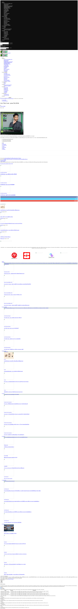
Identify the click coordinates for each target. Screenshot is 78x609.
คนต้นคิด (5, 12)
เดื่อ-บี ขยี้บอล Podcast (7, 18)
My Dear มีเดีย (6, 31)
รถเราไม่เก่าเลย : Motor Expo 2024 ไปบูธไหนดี (7, 184)
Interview (3, 28)
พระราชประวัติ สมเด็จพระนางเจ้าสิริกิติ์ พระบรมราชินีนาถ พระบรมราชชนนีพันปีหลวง (17, 511)
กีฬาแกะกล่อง (6, 14)
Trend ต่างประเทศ (6, 95)
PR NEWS (1, 218)
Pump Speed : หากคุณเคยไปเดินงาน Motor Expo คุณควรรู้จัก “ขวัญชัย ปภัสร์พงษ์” (16, 414)
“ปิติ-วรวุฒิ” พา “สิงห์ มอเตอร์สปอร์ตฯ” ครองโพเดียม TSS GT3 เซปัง (15, 564)
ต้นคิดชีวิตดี (5, 15)
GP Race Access (6, 5)
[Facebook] (1, 109)
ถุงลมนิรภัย (3, 149)
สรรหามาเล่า (6, 20)
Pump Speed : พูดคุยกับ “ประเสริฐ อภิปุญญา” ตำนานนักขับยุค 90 (14, 434)
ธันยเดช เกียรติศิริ (2, 106)
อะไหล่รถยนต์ (4, 147)
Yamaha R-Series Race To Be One (8, 61)
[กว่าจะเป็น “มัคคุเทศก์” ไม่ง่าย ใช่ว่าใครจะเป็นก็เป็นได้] (9, 519)
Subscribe (75, 200)
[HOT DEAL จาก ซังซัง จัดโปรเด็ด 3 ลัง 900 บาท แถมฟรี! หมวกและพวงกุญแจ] (9, 379)
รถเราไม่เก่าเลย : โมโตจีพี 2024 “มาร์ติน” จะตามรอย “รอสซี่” (13, 349)
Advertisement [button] (2, 603)
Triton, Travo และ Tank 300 (8, 478)
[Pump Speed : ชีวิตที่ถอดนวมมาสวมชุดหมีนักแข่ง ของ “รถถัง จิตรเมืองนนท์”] (9, 401)
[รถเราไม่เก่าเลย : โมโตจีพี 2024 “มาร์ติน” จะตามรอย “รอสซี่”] (9, 346)
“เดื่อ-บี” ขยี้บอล (6, 64)
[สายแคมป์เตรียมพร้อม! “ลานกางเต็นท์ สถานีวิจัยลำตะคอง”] (2, 228)
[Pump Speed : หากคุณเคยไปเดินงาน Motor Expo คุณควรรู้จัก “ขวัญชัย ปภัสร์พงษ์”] (9, 411)
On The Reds (5, 11)
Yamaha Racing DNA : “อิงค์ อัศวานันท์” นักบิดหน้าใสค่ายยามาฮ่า (14, 273)
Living (5, 27)
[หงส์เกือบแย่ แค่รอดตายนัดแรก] (9, 444)
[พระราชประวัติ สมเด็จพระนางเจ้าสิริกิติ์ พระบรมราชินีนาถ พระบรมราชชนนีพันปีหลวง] (9, 509)
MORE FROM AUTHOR (9, 163)
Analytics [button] (1, 601)
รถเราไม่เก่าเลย (6, 34)
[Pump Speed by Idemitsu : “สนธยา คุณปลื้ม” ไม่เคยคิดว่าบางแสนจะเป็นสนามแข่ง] (9, 302)
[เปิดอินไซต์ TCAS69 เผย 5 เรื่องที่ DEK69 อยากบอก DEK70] (9, 389)
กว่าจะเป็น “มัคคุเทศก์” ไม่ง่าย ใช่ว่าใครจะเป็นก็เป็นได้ (12, 522)
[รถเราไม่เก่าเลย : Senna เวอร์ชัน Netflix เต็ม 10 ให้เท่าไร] (5, 171)
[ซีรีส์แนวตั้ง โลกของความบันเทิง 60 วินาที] (9, 454)
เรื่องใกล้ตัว (5, 23)
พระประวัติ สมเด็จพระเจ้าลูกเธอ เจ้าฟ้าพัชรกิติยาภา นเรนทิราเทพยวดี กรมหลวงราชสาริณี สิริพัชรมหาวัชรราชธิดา (22, 490)
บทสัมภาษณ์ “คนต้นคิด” (7, 29)
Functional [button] (1, 596)
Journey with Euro (6, 4)
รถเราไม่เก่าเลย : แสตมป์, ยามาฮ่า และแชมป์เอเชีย (12, 338)
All (4, 351)
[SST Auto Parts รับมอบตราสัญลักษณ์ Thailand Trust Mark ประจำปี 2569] (2, 221)
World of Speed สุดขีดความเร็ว (8, 3)
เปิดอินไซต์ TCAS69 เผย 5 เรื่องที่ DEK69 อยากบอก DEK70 (13, 391)
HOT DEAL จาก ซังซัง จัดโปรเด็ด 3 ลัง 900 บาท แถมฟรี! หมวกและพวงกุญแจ (16, 381)
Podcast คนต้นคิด (4, 16)
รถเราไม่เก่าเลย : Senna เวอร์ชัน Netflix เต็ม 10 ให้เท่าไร (13, 317)
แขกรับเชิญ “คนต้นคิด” (7, 25)
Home (3, 57)
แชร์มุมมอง (5, 36)
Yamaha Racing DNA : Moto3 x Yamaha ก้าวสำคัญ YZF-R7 (13, 294)
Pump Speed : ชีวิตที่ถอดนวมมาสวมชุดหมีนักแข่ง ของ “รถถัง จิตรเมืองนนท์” (16, 403)
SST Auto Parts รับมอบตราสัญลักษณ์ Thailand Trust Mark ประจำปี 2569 (11, 223)
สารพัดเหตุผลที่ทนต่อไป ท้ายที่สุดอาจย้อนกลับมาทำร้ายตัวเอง (12, 158)
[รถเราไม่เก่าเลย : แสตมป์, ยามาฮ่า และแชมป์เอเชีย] (5, 192)
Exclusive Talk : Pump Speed (8, 394)
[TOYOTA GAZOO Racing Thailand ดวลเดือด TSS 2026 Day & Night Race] (9, 551)
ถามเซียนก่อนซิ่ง (6, 65)
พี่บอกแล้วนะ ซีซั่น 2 (7, 21)
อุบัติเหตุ (3, 148)
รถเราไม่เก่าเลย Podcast (7, 19)
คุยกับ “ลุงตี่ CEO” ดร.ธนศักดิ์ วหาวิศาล (6, 216)
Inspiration (3, 30)
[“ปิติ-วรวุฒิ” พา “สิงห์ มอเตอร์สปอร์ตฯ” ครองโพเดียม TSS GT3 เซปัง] (9, 561)
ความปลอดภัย (4, 144)
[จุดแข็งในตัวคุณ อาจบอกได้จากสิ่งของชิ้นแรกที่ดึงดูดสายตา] (2, 208)
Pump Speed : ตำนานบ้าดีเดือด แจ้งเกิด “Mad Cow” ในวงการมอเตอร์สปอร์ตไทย (16, 424)
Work (4, 26)
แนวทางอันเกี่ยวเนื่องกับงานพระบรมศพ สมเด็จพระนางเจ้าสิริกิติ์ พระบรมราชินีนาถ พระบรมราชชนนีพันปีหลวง (21, 501)
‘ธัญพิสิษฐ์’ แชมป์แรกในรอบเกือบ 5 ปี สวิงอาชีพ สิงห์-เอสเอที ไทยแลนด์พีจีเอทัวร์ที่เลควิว (15, 159)
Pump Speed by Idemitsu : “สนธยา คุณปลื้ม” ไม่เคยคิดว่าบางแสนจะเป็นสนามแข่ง (16, 305)
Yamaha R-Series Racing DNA (8, 6)
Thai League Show (6, 10)
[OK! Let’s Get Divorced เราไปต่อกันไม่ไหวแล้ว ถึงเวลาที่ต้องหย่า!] (9, 465)
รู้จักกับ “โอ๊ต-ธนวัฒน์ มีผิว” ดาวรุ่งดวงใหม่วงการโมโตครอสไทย (14, 574)
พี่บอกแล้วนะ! (6, 22)
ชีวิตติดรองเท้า (6, 33)
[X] (5, 109)
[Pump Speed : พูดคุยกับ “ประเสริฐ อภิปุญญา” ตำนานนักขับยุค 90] (9, 432)
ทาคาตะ (3, 146)
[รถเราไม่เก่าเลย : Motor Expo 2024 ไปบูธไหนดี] (9, 325)
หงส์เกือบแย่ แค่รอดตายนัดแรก (5, 236)
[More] (11, 109)
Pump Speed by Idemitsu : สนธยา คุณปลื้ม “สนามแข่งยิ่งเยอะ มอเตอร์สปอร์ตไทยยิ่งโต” (17, 284)
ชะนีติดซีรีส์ (5, 35)
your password (10, 43)
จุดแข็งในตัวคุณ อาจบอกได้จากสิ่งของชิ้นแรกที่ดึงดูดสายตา (10, 210)
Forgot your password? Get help (4, 45)
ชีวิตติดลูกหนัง (6, 32)
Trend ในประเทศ (6, 94)
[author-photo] (3, 160)
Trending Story (4, 37)
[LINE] (8, 109)
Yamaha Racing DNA (6, 7)
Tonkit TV (3, 2)
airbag (3, 143)
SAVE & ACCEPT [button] (2, 608)
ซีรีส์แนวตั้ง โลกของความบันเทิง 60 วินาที (10, 457)
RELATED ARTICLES (3, 163)
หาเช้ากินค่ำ (5, 17)
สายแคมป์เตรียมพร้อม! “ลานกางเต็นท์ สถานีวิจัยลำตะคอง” (9, 230)
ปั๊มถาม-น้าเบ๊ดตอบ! (6, 13)
